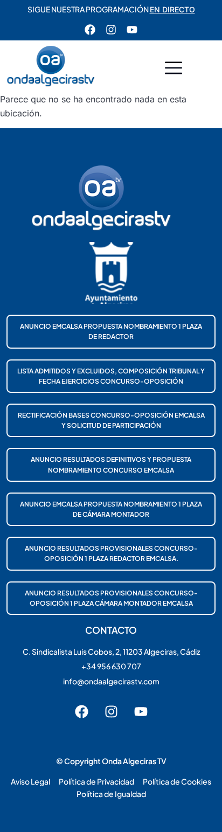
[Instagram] (111, 29)
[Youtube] (132, 29)
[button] (173, 69)
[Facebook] (90, 29)
